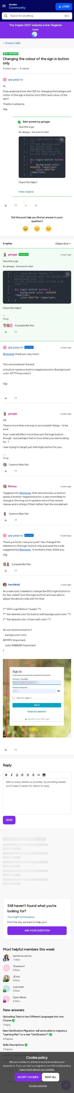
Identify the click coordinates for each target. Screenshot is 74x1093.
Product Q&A (12, 43)
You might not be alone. (21, 917)
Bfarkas (12, 486)
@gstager (9, 354)
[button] (4, 7)
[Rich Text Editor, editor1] (37, 796)
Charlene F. (19, 966)
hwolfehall (14, 584)
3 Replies (8, 1049)
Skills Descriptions (13, 1044)
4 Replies (8, 1038)
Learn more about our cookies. (37, 1069)
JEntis (16, 976)
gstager (12, 254)
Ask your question (37, 930)
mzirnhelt (18, 987)
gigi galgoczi (15, 79)
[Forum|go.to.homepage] (17, 6)
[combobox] (37, 15)
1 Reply (7, 1024)
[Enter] (6, 15)
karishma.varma (22, 955)
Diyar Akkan (19, 997)
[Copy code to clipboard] (62, 140)
